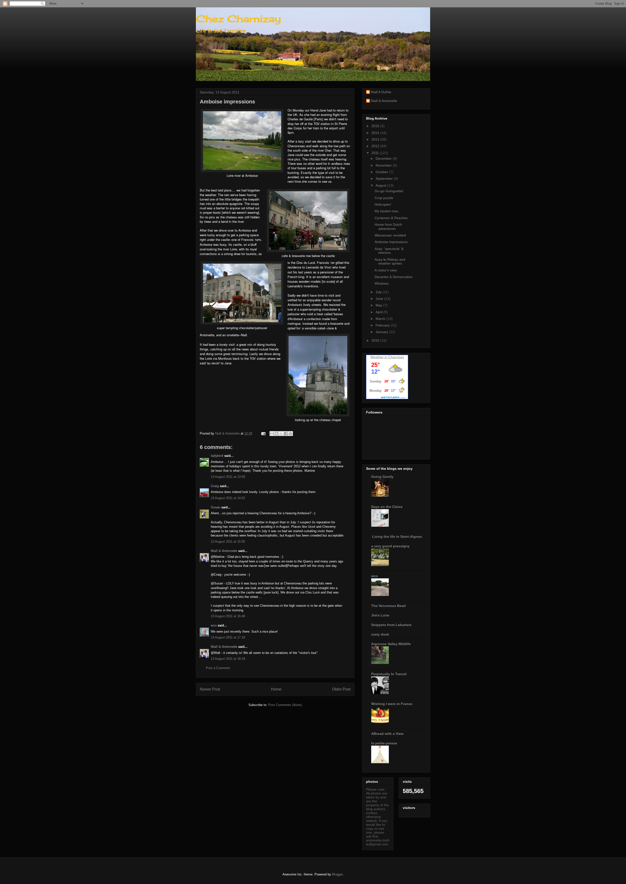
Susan (215, 507)
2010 (375, 340)
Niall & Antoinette (224, 551)
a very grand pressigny (390, 546)
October (382, 172)
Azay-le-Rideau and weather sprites (390, 261)
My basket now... (388, 211)
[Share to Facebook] (285, 433)
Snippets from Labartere (391, 625)
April (379, 312)
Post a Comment (218, 668)
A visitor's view (386, 270)
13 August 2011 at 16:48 (228, 616)
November (384, 165)
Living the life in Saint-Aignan (396, 536)
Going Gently (382, 477)
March (381, 319)
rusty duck (380, 634)
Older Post (341, 689)
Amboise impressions (391, 242)
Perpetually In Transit (389, 674)
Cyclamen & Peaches (391, 218)
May (379, 305)
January (382, 332)
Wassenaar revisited (390, 235)
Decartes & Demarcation (394, 277)
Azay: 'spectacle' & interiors (389, 251)
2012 (375, 146)
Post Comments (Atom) (285, 705)
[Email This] (271, 433)
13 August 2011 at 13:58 (228, 477)
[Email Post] (263, 433)
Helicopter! (383, 204)
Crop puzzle (384, 198)
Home (276, 689)
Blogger (337, 874)
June (380, 299)
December (384, 158)
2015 (375, 126)
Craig (215, 486)
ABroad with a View (387, 734)
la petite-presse (384, 743)
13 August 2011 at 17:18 (228, 637)
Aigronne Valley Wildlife (391, 644)
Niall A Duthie (381, 92)
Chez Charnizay (238, 19)
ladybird (217, 456)
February (383, 325)
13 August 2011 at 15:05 (228, 541)
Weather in (378, 357)
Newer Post (210, 689)
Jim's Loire (380, 615)
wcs (214, 625)
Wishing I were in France (391, 704)
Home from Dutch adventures (388, 227)
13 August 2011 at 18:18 (228, 658)
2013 (375, 139)
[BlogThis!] (276, 433)
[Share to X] (281, 433)
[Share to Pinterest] (290, 433)
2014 (375, 133)
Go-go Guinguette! (389, 191)
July (379, 292)
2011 (375, 153)
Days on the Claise (386, 507)
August (381, 185)
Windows (382, 283)
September (385, 178)
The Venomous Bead (388, 606)
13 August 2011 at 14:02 (228, 498)
